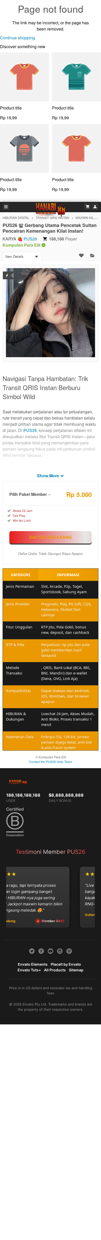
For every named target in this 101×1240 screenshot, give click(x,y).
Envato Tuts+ (29, 970)
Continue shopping (17, 38)
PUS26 (30, 239)
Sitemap (76, 970)
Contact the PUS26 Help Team (50, 761)
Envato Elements (33, 964)
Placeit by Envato (66, 964)
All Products (55, 970)
